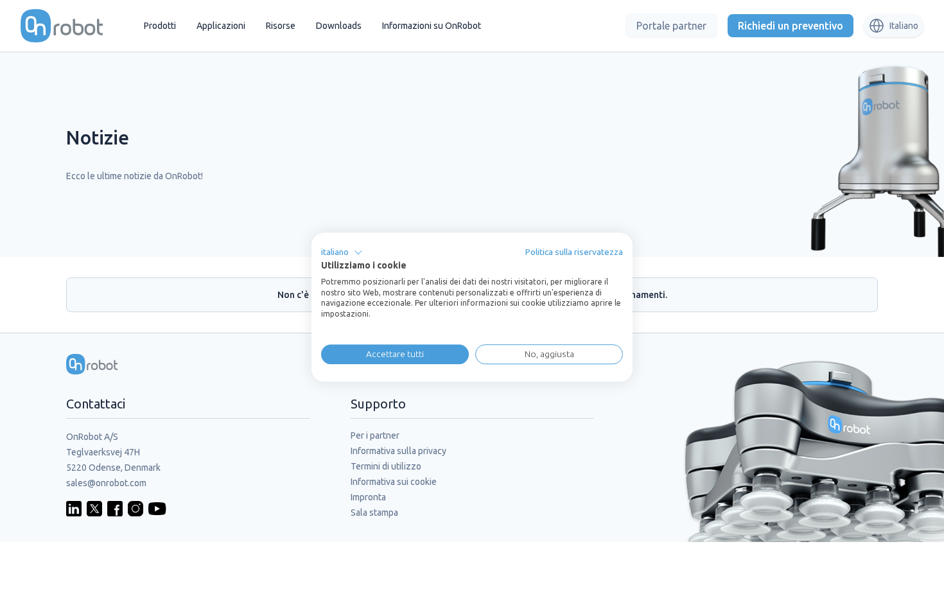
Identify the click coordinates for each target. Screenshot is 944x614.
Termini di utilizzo (386, 466)
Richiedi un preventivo (790, 25)
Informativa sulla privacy (398, 451)
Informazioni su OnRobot (431, 26)
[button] (342, 252)
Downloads (339, 26)
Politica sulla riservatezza (574, 252)
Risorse (280, 26)
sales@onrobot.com (106, 483)
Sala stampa (374, 512)
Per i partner (375, 435)
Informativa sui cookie (394, 482)
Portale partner (671, 25)
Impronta (368, 497)
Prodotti (160, 26)
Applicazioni (221, 26)
